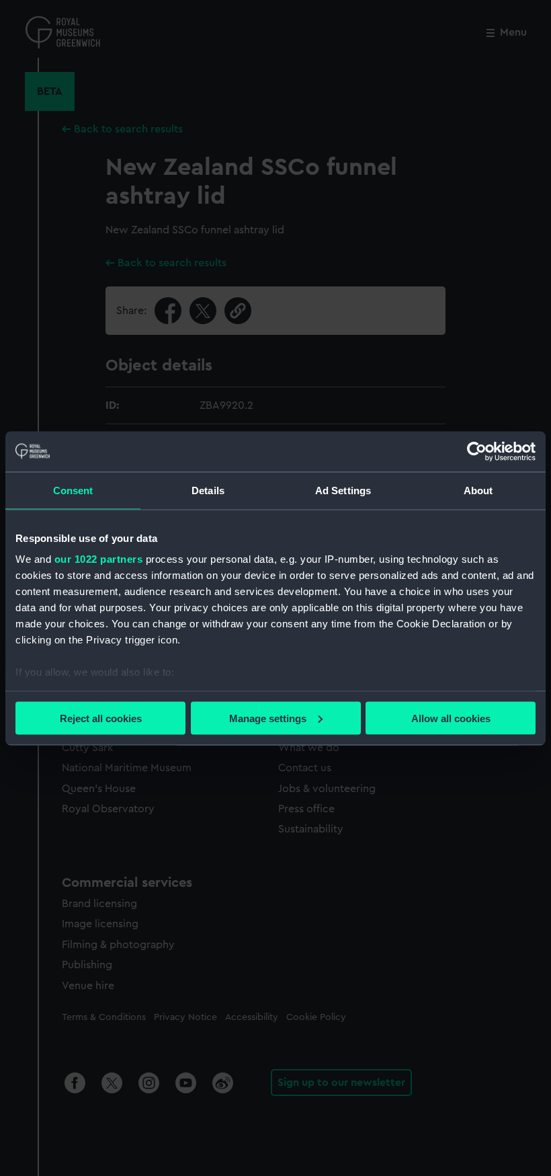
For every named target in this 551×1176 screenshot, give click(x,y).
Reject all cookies (101, 717)
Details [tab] (208, 490)
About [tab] (478, 490)
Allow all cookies (451, 717)
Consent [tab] (73, 490)
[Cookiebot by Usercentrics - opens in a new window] (477, 451)
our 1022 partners (98, 559)
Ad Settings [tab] (343, 490)
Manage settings (267, 717)
